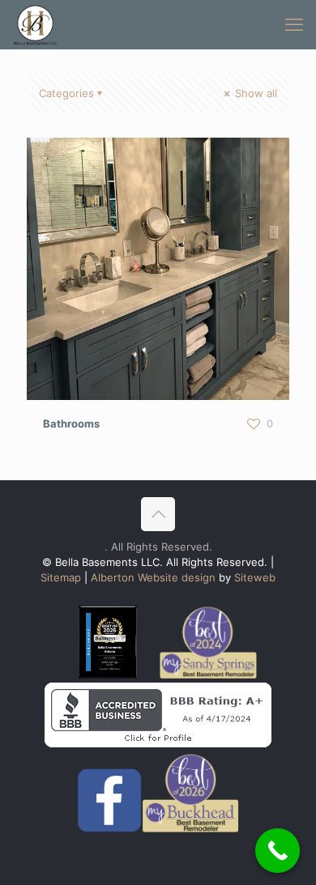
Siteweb (254, 577)
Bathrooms (71, 423)
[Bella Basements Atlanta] (35, 24)
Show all (254, 93)
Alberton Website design (152, 577)
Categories (66, 93)
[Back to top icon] (158, 514)
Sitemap (61, 577)
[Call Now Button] (277, 850)
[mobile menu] (294, 24)
